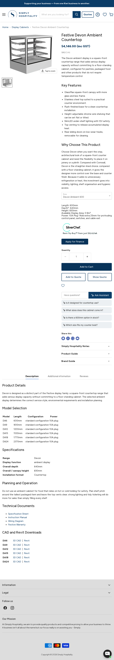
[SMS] (73, 338)
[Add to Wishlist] (86, 285)
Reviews (84, 376)
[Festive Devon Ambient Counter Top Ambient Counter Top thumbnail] (7, 82)
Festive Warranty (17, 524)
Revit (27, 540)
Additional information (59, 376)
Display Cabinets (20, 27)
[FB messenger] (63, 338)
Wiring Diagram (15, 521)
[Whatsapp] (68, 338)
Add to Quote (73, 277)
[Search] (77, 14)
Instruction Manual (17, 517)
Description (32, 376)
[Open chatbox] (107, 654)
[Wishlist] (105, 14)
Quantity (65, 250)
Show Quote (100, 277)
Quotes (88, 14)
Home (5, 27)
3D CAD (17, 540)
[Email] (77, 338)
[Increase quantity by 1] (87, 256)
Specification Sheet (18, 514)
